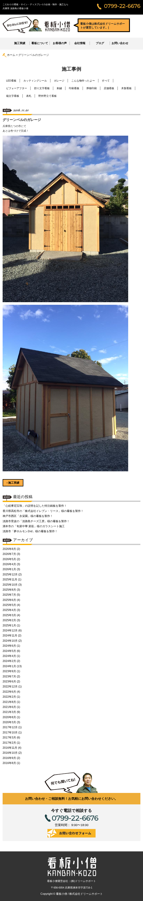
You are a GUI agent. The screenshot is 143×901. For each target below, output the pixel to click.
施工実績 (19, 43)
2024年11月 (10, 635)
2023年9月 (9, 671)
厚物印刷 (91, 88)
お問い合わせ (120, 43)
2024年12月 (10, 630)
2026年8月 (9, 548)
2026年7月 (9, 553)
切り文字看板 (42, 88)
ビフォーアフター (16, 88)
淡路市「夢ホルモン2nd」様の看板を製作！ (30, 531)
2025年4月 (9, 610)
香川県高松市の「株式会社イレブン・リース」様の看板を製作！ (43, 510)
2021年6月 (9, 707)
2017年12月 (10, 727)
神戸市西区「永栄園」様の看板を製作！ (28, 516)
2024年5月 (9, 650)
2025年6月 (9, 599)
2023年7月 (9, 676)
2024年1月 (9, 666)
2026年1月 (9, 569)
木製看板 (126, 88)
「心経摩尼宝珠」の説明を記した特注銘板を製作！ (35, 505)
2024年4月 (9, 655)
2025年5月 (9, 605)
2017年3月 (9, 737)
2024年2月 (9, 661)
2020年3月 (9, 722)
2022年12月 (10, 686)
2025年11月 (10, 579)
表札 (28, 95)
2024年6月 (9, 645)
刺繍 (59, 88)
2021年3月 (9, 712)
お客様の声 (60, 43)
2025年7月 (9, 594)
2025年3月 (9, 615)
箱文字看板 (12, 95)
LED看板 (11, 80)
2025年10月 (10, 584)
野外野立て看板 (47, 95)
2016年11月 (10, 747)
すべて (106, 80)
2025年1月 (9, 625)
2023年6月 (9, 681)
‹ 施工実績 (13, 482)
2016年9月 (9, 757)
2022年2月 (9, 696)
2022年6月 (9, 691)
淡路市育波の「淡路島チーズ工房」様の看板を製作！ (36, 521)
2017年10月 (10, 732)
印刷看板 (74, 88)
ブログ (100, 43)
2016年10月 (10, 752)
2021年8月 (9, 701)
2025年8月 (9, 589)
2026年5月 (9, 559)
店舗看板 (109, 88)
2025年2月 (9, 620)
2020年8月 (9, 717)
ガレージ (59, 80)
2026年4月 (9, 564)
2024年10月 (10, 640)
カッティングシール (35, 80)
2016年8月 (9, 763)
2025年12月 (10, 574)
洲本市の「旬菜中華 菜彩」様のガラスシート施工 (34, 526)
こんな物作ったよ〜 (83, 80)
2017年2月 (9, 742)
